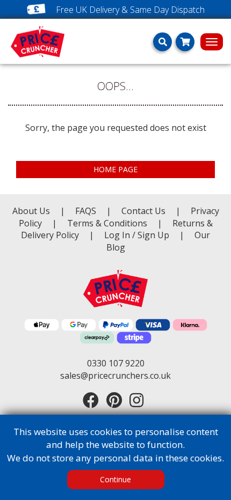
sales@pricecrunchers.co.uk (115, 375)
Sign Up (154, 235)
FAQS (86, 211)
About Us (32, 211)
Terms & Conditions (114, 223)
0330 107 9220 (116, 363)
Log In (117, 235)
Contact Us (144, 211)
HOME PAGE (115, 169)
